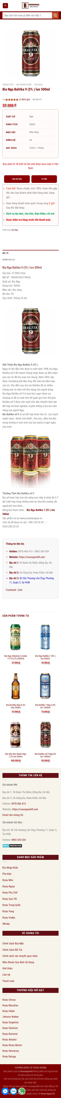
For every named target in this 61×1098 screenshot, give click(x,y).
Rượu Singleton (10, 1022)
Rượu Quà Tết (9, 898)
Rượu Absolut (9, 1039)
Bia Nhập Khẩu (24, 84)
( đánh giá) (24, 99)
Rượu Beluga (9, 1056)
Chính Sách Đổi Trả (12, 949)
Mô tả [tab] (5, 253)
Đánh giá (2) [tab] (8, 259)
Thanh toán (8, 981)
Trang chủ (7, 84)
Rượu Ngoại (8, 886)
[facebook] (5, 1091)
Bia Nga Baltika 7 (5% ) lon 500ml (45, 657)
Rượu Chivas (9, 999)
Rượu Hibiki (8, 1011)
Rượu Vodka (8, 917)
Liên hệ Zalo (17, 179)
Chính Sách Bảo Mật (13, 943)
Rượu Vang (8, 911)
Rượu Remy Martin (12, 1045)
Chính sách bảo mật (34, 1090)
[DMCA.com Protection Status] (12, 845)
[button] (5, 5)
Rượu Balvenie (10, 1033)
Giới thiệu (7, 968)
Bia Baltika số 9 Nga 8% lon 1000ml (45, 755)
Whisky (6, 923)
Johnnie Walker (10, 1016)
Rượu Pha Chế (9, 892)
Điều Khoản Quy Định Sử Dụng (18, 962)
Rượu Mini (7, 880)
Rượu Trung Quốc (11, 905)
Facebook (11, 589)
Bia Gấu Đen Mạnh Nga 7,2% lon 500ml (15, 755)
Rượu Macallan (10, 1005)
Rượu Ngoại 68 (48, 1093)
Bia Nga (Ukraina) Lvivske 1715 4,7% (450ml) (15, 657)
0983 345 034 (18, 839)
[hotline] (21, 1091)
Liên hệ (6, 974)
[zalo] (13, 1091)
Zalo (20, 589)
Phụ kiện (7, 873)
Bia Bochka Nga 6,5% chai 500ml (15, 706)
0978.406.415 (18, 803)
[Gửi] (55, 15)
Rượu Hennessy (10, 1050)
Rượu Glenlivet (10, 1028)
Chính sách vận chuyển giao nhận (20, 955)
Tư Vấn (44, 179)
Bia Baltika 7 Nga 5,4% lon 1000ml (45, 706)
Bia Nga (38, 84)
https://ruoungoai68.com (32, 557)
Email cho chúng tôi (12, 815)
